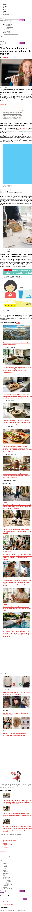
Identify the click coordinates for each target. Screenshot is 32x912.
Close (2, 892)
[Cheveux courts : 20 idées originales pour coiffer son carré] (17, 702)
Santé (4, 9)
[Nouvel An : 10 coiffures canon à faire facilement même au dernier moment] (17, 723)
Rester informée (9, 23)
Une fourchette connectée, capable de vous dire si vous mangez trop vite (13, 111)
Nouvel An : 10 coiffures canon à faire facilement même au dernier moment (14, 734)
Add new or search (4, 899)
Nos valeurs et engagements (9, 840)
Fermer (1, 860)
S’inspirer (7, 31)
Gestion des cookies (7, 844)
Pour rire (7, 32)
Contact (5, 843)
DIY (4, 16)
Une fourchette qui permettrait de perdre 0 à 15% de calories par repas (13, 114)
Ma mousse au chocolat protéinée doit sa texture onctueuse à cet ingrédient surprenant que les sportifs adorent (16, 475)
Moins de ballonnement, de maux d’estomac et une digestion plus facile (13, 117)
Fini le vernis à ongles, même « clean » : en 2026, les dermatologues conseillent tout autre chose (17, 608)
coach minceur (22, 128)
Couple (5, 8)
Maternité (6, 14)
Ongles (9, 28)
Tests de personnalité (11, 34)
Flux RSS (5, 847)
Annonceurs (6, 841)
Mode (4, 11)
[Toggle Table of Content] (1, 108)
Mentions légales (7, 845)
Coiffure (5, 13)
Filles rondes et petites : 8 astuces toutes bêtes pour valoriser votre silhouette (16, 693)
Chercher (22, 20)
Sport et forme (7, 551)
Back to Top (3, 851)
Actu (18, 323)
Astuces (5, 6)
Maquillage (10, 27)
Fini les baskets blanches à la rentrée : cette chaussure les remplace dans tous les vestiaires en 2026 (17, 531)
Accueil (5, 4)
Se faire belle (8, 24)
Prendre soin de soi (10, 29)
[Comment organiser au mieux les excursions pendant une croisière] (17, 333)
